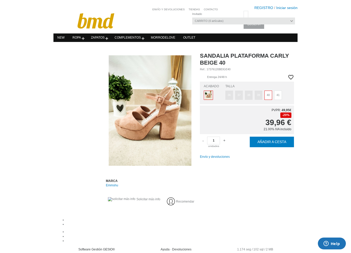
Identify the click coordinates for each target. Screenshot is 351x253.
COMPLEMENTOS (128, 37)
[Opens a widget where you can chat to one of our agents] (332, 244)
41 (278, 95)
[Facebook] (180, 231)
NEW (60, 37)
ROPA (76, 37)
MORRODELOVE (163, 37)
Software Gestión (90, 249)
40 (268, 95)
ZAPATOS (98, 37)
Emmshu (112, 185)
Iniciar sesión (287, 8)
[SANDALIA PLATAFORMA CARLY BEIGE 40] (150, 110)
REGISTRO (263, 8)
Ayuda (165, 249)
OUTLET (189, 37)
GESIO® (109, 249)
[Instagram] (180, 236)
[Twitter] (180, 240)
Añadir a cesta (271, 142)
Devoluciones (181, 249)
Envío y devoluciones (215, 157)
